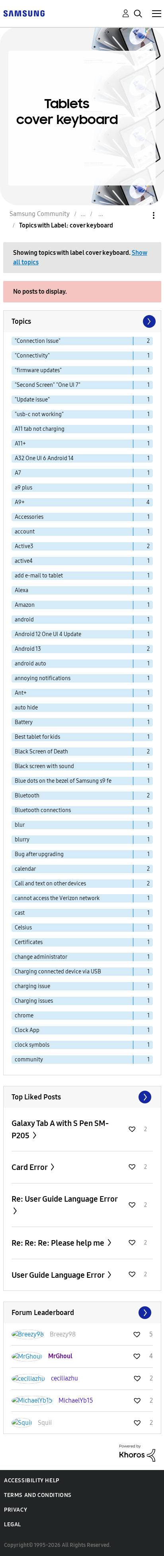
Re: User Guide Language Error (64, 1199)
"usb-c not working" (39, 414)
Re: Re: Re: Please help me (59, 1243)
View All (82, 1097)
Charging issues (34, 1001)
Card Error (30, 1167)
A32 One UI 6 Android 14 (44, 458)
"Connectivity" (32, 355)
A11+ (20, 443)
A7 (18, 473)
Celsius (23, 927)
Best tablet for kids (37, 737)
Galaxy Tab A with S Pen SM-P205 (60, 1129)
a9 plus (23, 487)
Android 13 (28, 649)
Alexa (21, 590)
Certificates (29, 942)
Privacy (15, 1509)
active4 (24, 561)
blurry (22, 839)
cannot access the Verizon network (57, 898)
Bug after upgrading (39, 854)
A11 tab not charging (39, 429)
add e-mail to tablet (39, 575)
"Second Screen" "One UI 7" (47, 385)
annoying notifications (42, 678)
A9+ (20, 502)
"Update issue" (32, 399)
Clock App (27, 1030)
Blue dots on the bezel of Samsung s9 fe (63, 781)
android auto (30, 663)
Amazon (25, 605)
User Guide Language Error (59, 1275)
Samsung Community (40, 214)
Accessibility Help (31, 1480)
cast (20, 913)
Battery (24, 722)
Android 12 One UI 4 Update (48, 634)
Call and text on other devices (50, 883)
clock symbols (32, 1045)
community (29, 1059)
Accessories (29, 517)
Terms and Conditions (38, 1495)
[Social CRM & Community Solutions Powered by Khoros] (137, 1453)
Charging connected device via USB (58, 971)
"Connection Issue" (38, 341)
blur (20, 825)
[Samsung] (24, 13)
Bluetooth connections (43, 810)
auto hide (26, 707)
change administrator (41, 957)
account (25, 531)
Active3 (24, 546)
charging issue (32, 986)
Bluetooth (27, 795)
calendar (25, 869)
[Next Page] (148, 321)
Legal (12, 1524)
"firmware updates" (38, 370)
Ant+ (21, 693)
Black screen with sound (44, 766)
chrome (24, 1015)
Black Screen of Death (41, 751)
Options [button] (140, 215)
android (24, 619)
